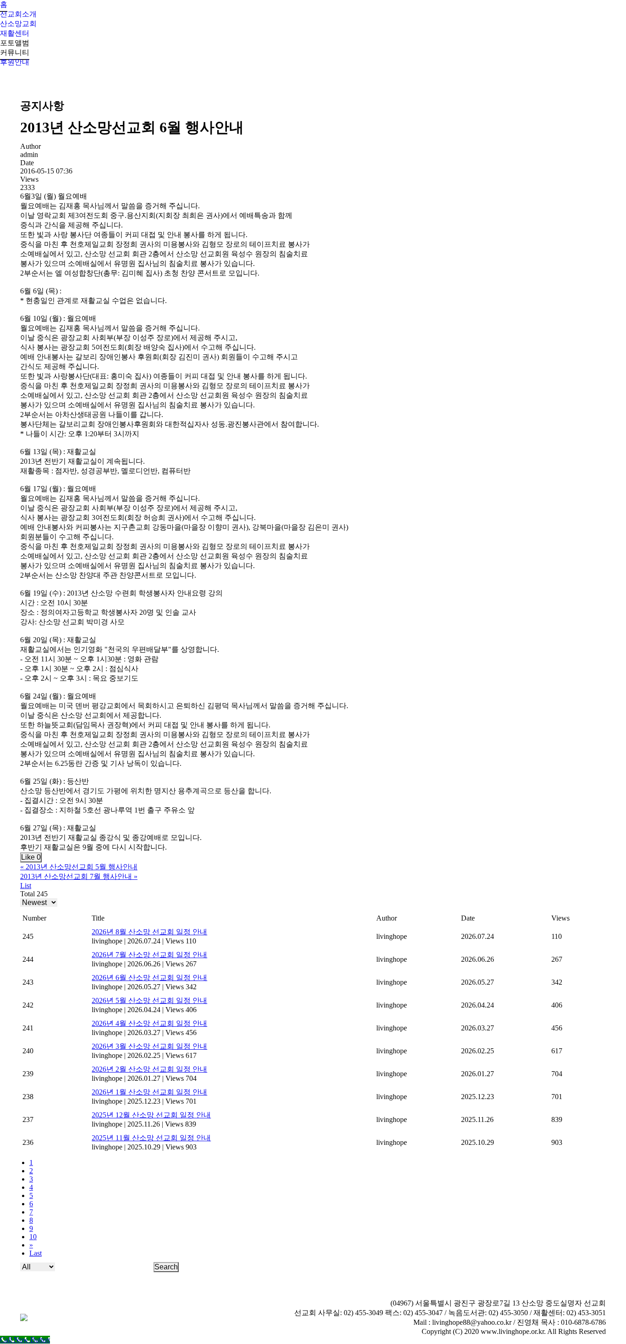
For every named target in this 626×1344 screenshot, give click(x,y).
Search (166, 1267)
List (25, 885)
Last (35, 1253)
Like (31, 857)
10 (33, 1237)
